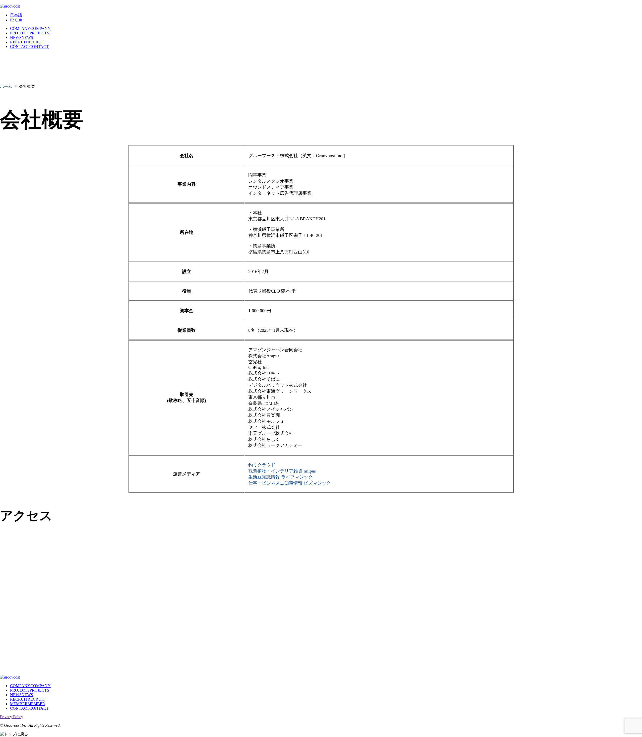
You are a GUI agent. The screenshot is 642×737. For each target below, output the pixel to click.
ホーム (6, 86)
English (16, 20)
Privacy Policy (11, 717)
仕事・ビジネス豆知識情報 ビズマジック (289, 483)
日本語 (16, 15)
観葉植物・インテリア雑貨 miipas (282, 471)
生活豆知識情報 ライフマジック (280, 477)
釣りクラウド (261, 464)
